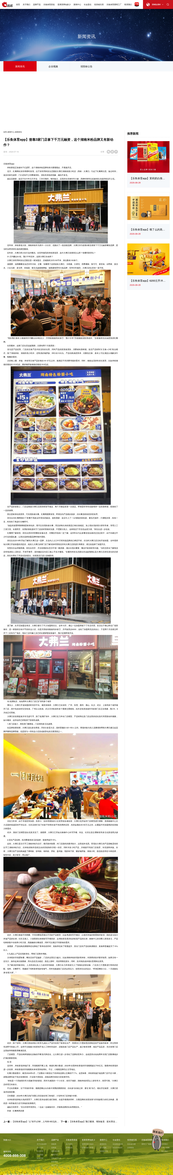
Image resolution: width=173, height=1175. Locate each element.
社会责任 (87, 4)
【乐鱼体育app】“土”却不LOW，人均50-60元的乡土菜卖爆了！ (41, 1121)
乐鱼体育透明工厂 (114, 4)
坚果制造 (69, 1147)
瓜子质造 (69, 1144)
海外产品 (54, 1165)
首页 (18, 4)
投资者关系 (99, 4)
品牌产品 (37, 4)
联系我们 (128, 4)
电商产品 (54, 1154)
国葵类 (53, 1144)
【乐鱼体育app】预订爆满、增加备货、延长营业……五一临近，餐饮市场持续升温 (108, 1121)
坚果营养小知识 (87, 1144)
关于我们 (26, 4)
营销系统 (40, 1154)
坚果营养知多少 (64, 4)
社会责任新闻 (118, 1144)
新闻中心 (77, 4)
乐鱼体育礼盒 (56, 1158)
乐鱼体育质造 (49, 4)
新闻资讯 (20, 66)
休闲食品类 (55, 1151)
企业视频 (53, 66)
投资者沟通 (131, 1144)
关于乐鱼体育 (42, 1144)
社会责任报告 (118, 1147)
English (156, 4)
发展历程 (40, 1158)
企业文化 (40, 1147)
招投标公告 (86, 66)
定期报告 (130, 1147)
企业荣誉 (40, 1151)
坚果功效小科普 (87, 1147)
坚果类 (53, 1147)
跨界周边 (54, 1161)
